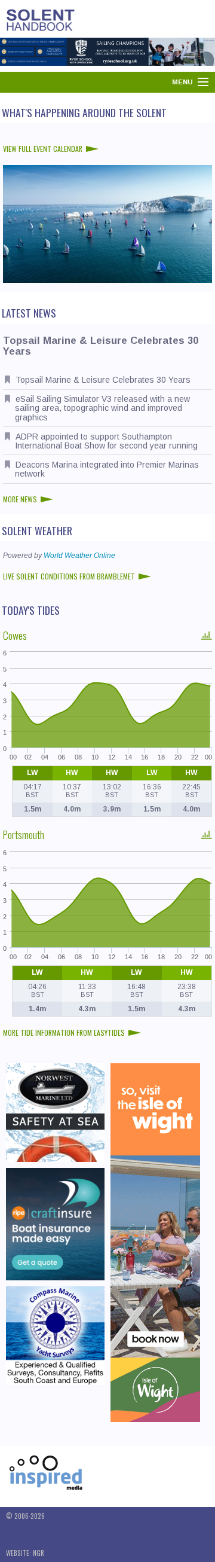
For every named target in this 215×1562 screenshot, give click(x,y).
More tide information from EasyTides (64, 1032)
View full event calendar (42, 149)
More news (20, 499)
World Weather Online (79, 555)
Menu (182, 82)
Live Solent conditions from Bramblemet (69, 576)
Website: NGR (25, 1553)
